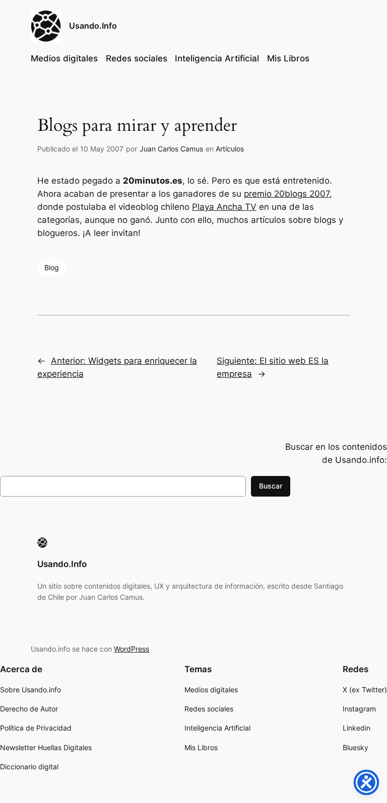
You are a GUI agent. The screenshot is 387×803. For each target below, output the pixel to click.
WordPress (131, 649)
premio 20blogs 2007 (287, 194)
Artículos (230, 148)
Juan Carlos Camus (171, 148)
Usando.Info (93, 26)
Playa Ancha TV (224, 207)
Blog (51, 267)
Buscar (270, 485)
